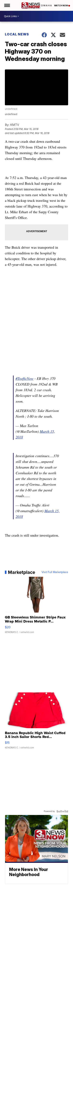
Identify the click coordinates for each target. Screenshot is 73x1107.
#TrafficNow (24, 378)
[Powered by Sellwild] (62, 811)
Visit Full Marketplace (55, 572)
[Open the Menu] (7, 5)
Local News (17, 34)
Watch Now (61, 5)
